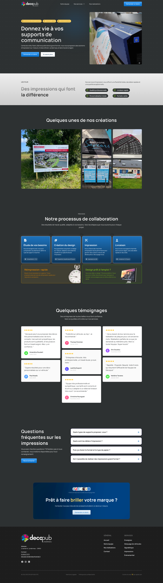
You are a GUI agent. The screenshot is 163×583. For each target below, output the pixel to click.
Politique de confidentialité (87, 574)
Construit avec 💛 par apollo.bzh (132, 574)
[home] (29, 4)
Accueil (106, 540)
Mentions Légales (71, 574)
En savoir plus (48, 54)
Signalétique (129, 548)
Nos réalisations (94, 4)
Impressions (128, 551)
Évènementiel (129, 555)
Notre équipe (64, 4)
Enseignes (128, 540)
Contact (107, 551)
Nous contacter (29, 461)
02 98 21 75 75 (25, 554)
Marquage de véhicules (132, 544)
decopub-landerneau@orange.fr (31, 556)
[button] (79, 4)
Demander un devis (133, 4)
